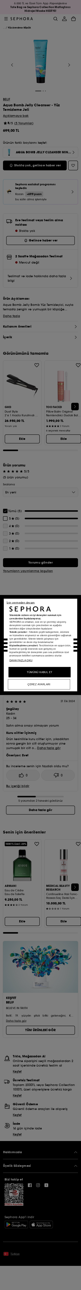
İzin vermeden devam (21, 602)
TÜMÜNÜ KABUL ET (40, 672)
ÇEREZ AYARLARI (39, 684)
